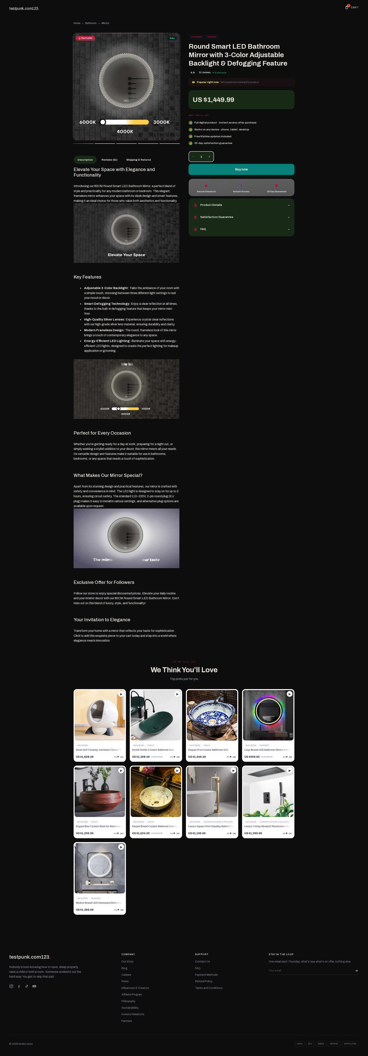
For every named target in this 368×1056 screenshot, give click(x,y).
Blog (124, 968)
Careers (126, 974)
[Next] (174, 86)
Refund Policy (203, 981)
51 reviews (205, 72)
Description (85, 159)
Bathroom (91, 23)
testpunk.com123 (24, 8)
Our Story (127, 961)
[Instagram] (11, 986)
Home (77, 23)
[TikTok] (27, 986)
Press (125, 981)
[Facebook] (19, 986)
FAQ (197, 968)
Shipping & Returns (138, 159)
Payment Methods (206, 974)
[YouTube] (34, 986)
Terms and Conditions (209, 988)
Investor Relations (133, 1014)
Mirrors (105, 23)
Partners (127, 1021)
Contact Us (202, 961)
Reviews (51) (109, 159)
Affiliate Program (132, 994)
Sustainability (130, 1007)
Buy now (241, 169)
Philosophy (128, 1001)
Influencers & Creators (135, 988)
